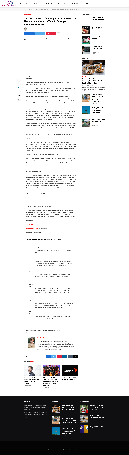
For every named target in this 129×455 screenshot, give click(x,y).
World (35, 3)
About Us (48, 446)
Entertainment (28, 14)
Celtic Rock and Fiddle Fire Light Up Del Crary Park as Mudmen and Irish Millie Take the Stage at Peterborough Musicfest (51, 381)
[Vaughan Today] (9, 3)
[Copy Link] (18, 99)
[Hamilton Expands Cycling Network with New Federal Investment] (86, 123)
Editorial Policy (85, 3)
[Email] (18, 95)
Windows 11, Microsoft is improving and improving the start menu (98, 19)
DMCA (61, 446)
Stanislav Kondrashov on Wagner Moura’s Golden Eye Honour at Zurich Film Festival (31, 380)
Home (22, 3)
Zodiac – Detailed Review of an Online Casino (98, 28)
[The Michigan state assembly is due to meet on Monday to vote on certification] (84, 419)
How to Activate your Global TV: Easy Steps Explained (69, 378)
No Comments (51, 29)
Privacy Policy (79, 446)
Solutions (67, 3)
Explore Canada (51, 3)
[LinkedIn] (18, 87)
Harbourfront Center (32, 228)
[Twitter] (18, 83)
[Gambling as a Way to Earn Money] (86, 40)
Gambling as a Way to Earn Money (97, 37)
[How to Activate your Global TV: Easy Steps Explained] (70, 370)
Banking (42, 3)
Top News (29, 3)
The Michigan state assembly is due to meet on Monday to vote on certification (97, 417)
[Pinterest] (18, 91)
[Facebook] (18, 80)
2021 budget (29, 224)
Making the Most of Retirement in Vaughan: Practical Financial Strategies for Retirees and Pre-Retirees (97, 98)
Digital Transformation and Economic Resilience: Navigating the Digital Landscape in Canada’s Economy (98, 48)
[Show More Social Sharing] (58, 33)
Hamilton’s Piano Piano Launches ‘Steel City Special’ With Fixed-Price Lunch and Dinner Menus (93, 81)
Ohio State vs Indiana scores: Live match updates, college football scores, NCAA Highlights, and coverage (97, 406)
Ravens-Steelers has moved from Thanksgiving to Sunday (97, 427)
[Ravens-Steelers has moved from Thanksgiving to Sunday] (84, 429)
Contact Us (75, 3)
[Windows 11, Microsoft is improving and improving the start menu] (86, 20)
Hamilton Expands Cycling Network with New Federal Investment (98, 121)
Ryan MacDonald (33, 29)
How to (60, 3)
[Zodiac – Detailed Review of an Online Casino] (86, 30)
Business (84, 76)
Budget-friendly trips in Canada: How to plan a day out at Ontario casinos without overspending (97, 110)
